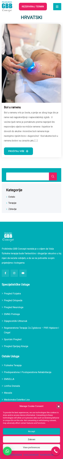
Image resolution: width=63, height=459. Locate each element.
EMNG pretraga (12, 314)
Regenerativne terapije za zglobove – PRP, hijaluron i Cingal (31, 330)
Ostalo (11, 196)
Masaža (8, 392)
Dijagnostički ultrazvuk (15, 321)
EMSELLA (9, 379)
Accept (31, 431)
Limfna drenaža (12, 386)
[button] (58, 406)
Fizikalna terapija (13, 365)
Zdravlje (12, 209)
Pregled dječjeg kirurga (16, 346)
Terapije (12, 203)
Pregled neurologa (13, 307)
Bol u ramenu (12, 107)
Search (53, 176)
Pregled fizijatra (12, 293)
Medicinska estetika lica (17, 399)
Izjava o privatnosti (31, 455)
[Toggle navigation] (57, 6)
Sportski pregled (12, 339)
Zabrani (31, 439)
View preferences (31, 447)
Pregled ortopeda (13, 300)
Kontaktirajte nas (47, 455)
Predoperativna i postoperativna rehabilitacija (27, 372)
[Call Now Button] (55, 451)
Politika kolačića (15, 455)
